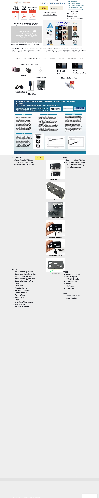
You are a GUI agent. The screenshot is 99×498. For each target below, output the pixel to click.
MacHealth (20, 48)
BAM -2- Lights (31, 93)
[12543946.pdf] (24, 15)
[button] (40, 41)
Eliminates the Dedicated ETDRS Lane (75, 160)
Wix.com (37, 497)
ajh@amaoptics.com (77, 51)
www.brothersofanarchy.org (75, 9)
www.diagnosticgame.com (75, 3)
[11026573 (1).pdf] (15, 15)
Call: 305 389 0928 (50, 14)
